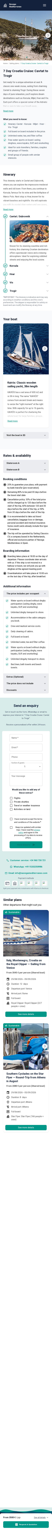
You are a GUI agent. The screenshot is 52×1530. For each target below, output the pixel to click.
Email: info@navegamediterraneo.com (28, 873)
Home (5, 63)
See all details (40, 1517)
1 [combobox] (24, 766)
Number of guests (17, 763)
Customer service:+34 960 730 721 (28, 860)
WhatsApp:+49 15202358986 (28, 866)
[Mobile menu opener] (44, 5)
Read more (8, 111)
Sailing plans (14, 63)
